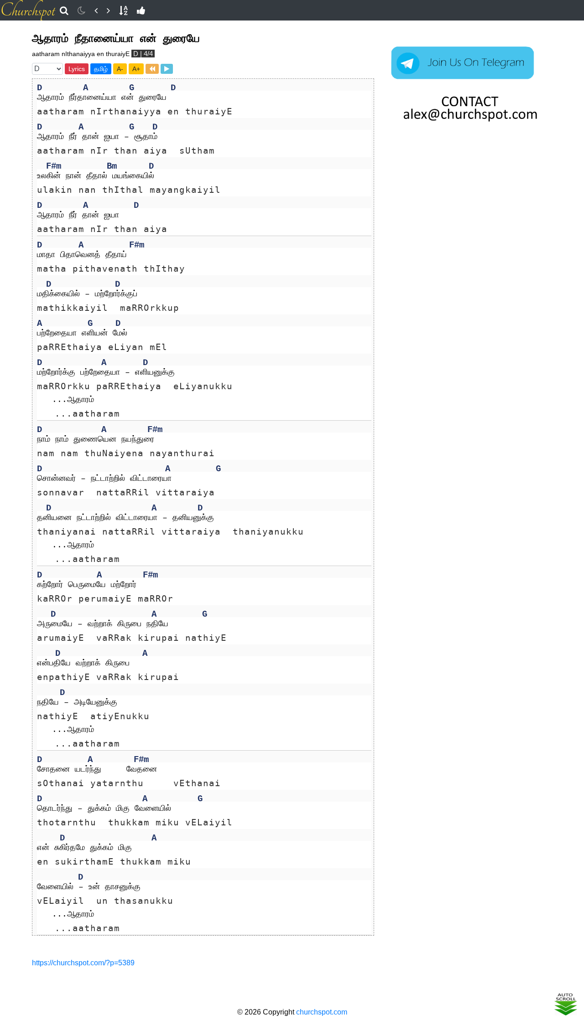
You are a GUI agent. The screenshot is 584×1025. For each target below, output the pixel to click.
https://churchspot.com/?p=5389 (83, 963)
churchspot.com (321, 1012)
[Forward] (108, 10)
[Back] (96, 10)
